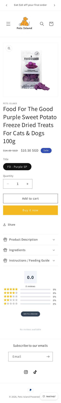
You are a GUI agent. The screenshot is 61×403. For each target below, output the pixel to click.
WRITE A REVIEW (30, 314)
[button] (8, 23)
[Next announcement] (54, 5)
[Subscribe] (48, 356)
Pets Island (24, 396)
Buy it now (30, 210)
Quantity (8, 176)
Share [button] (11, 224)
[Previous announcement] (6, 5)
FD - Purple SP (17, 167)
